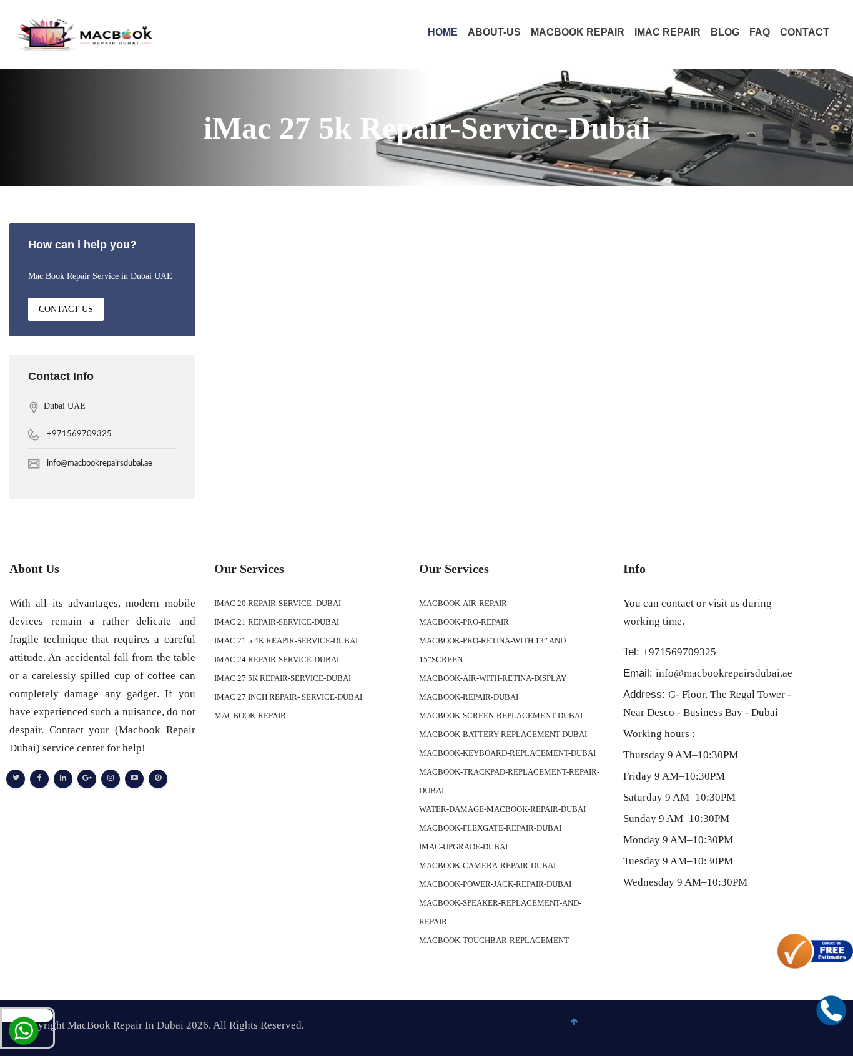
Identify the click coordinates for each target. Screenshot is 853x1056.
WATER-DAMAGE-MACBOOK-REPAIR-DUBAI (502, 809)
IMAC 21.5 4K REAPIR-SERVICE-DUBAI (286, 640)
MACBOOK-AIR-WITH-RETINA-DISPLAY (492, 678)
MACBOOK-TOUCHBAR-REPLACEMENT (494, 940)
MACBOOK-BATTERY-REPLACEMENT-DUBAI (503, 734)
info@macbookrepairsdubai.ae (99, 463)
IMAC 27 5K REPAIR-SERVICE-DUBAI (282, 678)
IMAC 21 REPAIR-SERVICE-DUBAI (276, 622)
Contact (804, 32)
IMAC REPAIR (667, 32)
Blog (725, 32)
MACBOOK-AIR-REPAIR (463, 603)
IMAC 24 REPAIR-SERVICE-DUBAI (276, 659)
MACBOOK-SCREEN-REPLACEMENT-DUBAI (501, 715)
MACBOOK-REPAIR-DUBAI (468, 697)
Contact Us (66, 309)
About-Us (494, 32)
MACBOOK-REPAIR (250, 715)
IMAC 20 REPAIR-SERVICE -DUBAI (277, 603)
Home (443, 32)
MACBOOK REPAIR (577, 32)
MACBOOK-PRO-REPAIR (464, 622)
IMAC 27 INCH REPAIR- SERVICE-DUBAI (288, 697)
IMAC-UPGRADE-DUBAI (463, 846)
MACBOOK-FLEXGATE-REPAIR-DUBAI (490, 828)
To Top (817, 1040)
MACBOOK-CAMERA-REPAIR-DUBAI (487, 865)
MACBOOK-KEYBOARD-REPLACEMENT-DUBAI (507, 753)
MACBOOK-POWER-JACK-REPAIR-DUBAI (495, 884)
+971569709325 (79, 434)
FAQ (759, 32)
